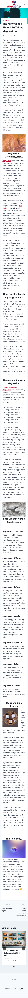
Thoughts (5, 20)
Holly (5, 35)
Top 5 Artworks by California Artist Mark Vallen (12, 953)
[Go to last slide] (4, 948)
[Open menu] (24, 4)
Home (14, 980)
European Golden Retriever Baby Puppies (21, 910)
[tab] (13, 966)
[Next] (23, 948)
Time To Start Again (7, 908)
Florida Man (8, 959)
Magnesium (6, 161)
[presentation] (14, 939)
